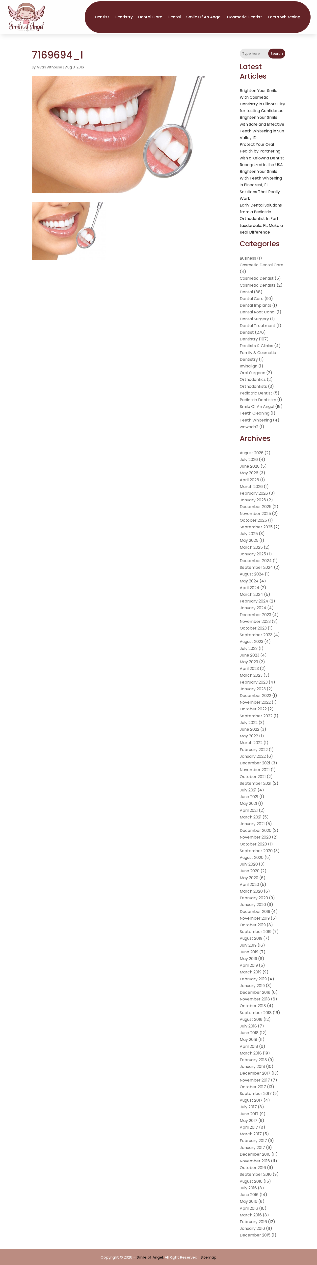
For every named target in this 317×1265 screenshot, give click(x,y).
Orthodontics (253, 379)
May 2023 (249, 662)
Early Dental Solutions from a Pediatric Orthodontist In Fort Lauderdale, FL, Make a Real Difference (261, 218)
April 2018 (249, 1046)
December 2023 (255, 615)
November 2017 (255, 1080)
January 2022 (253, 756)
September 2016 (256, 1174)
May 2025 (249, 540)
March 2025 (251, 547)
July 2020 (249, 864)
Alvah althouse (49, 67)
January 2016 (252, 1228)
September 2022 (256, 716)
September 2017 (256, 1093)
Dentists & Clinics (256, 346)
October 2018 (253, 1006)
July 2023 (249, 648)
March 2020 (251, 891)
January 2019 (252, 986)
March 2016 (251, 1215)
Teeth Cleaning (254, 413)
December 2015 (255, 1235)
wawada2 (249, 427)
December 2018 (255, 992)
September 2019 (255, 931)
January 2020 (253, 904)
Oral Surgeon (252, 373)
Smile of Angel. (150, 1257)
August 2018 (251, 1019)
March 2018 (251, 1053)
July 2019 (248, 945)
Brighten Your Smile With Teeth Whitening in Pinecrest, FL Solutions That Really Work (261, 185)
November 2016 (255, 1161)
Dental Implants (255, 305)
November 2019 (255, 918)
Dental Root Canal (257, 312)
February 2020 (254, 898)
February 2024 (254, 601)
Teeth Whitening (283, 17)
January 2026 (253, 500)
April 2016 (249, 1208)
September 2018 (256, 1013)
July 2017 (248, 1107)
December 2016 (255, 1154)
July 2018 (248, 1026)
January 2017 (252, 1147)
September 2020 (256, 851)
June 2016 (249, 1195)
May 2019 (248, 959)
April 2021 (249, 810)
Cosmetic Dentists (258, 285)
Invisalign (248, 366)
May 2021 (248, 803)
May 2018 (248, 1039)
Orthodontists (253, 386)
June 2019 (249, 952)
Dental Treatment (257, 326)
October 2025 (253, 520)
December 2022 (255, 695)
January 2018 (252, 1066)
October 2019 (253, 925)
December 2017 (255, 1073)
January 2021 (252, 824)
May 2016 (248, 1201)
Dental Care (150, 17)
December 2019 (255, 911)
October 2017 (253, 1087)
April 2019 (249, 965)
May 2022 (249, 736)
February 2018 (253, 1060)
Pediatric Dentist (256, 393)
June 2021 (249, 797)
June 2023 (249, 655)
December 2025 (255, 507)
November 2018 (255, 999)
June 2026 (250, 466)
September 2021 (255, 783)
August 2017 (251, 1100)
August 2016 (251, 1181)
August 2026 (252, 453)
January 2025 (253, 554)
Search (277, 53)
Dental (174, 17)
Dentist (102, 17)
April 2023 (249, 668)
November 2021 (255, 770)
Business (248, 258)
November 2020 (255, 837)
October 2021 (253, 777)
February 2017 (253, 1141)
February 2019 (253, 979)
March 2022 (251, 743)
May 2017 (248, 1120)
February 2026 (254, 493)
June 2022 (249, 729)
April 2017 (249, 1127)
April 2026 (249, 480)
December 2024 (256, 561)
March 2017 (251, 1134)
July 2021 (248, 790)
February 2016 (253, 1222)
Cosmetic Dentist (244, 17)
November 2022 (255, 702)
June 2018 (249, 1033)
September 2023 (256, 635)
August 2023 (251, 641)
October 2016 (253, 1168)
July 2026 (249, 459)
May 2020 (249, 878)
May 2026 (249, 473)
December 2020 (255, 830)
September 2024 (256, 567)
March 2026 (251, 486)
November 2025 (255, 513)
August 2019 (251, 938)
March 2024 (251, 594)
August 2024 (252, 574)
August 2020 (252, 857)
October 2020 (253, 844)
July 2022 (249, 722)
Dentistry (124, 17)
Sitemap (208, 1257)
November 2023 (255, 621)
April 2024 (249, 588)
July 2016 (248, 1188)
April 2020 (249, 884)
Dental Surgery (254, 319)
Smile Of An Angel (203, 17)
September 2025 (256, 527)
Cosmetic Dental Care (261, 265)
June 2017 (249, 1114)
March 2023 (251, 675)
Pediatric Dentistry (258, 400)
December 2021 (255, 763)
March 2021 (251, 817)
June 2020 (250, 871)
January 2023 (253, 689)
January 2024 (253, 608)
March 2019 (251, 972)
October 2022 (253, 709)
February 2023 (254, 682)
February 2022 (254, 750)
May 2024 (249, 581)
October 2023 (253, 628)
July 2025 (249, 534)
